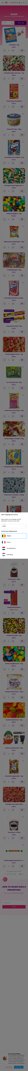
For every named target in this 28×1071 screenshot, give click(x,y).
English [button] (4, 526)
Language (4, 524)
